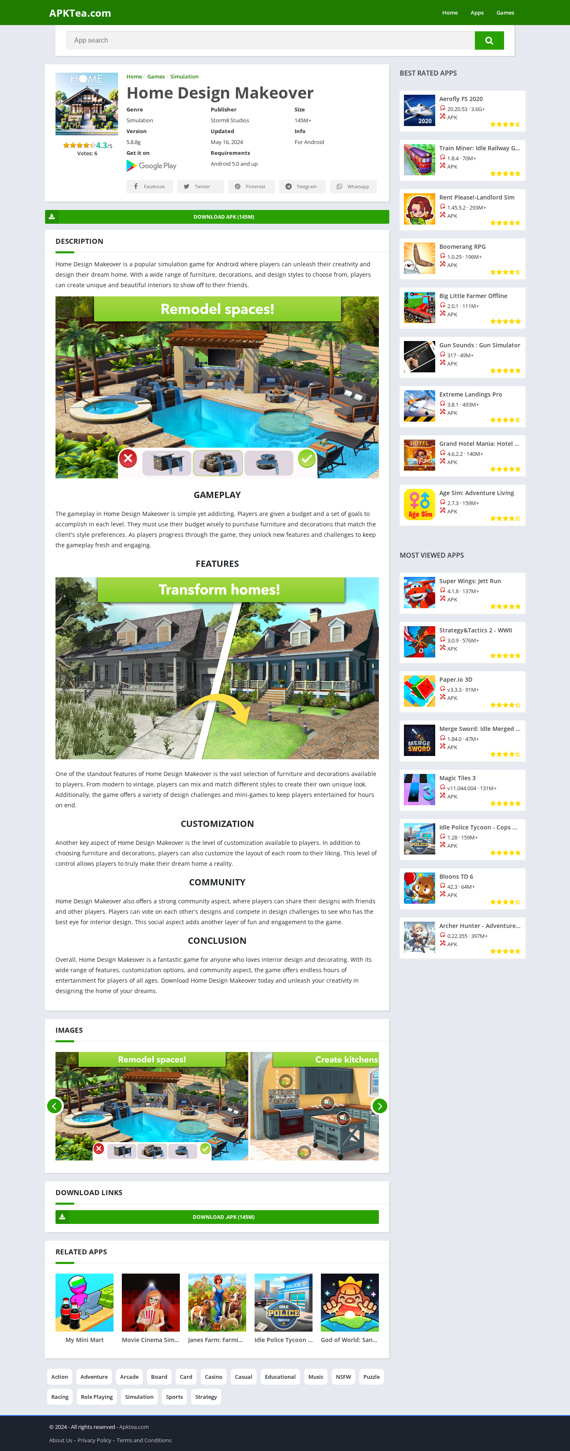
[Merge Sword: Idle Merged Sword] (462, 740)
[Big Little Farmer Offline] (462, 308)
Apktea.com (134, 1427)
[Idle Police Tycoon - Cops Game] (462, 839)
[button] (489, 40)
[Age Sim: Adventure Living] (462, 505)
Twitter (202, 186)
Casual (243, 1376)
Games (505, 12)
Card (186, 1376)
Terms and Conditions (144, 1440)
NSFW (343, 1376)
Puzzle (371, 1376)
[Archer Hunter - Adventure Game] (462, 938)
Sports (174, 1396)
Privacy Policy (94, 1440)
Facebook (154, 186)
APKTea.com (80, 13)
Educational (280, 1376)
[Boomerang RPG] (462, 258)
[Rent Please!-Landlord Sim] (462, 209)
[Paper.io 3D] (462, 691)
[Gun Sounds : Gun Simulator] (462, 357)
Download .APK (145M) (224, 1217)
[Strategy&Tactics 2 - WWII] (462, 642)
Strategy (206, 1396)
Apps (477, 12)
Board (159, 1376)
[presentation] (54, 1106)
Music (315, 1376)
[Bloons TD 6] (462, 888)
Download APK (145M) (224, 216)
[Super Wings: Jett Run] (462, 593)
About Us (60, 1440)
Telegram (306, 186)
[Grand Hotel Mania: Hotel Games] (462, 455)
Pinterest (255, 186)
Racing (59, 1396)
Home (450, 12)
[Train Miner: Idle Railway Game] (462, 160)
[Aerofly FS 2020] (462, 111)
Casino (213, 1376)
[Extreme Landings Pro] (462, 406)
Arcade (129, 1376)
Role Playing (97, 1396)
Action (59, 1376)
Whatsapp (357, 186)
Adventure (94, 1376)
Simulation (139, 1396)
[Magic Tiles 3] (462, 790)
